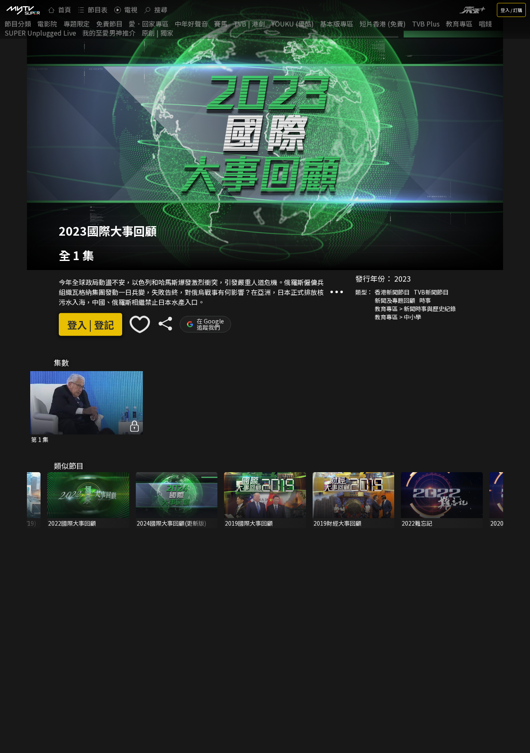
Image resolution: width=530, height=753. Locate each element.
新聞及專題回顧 (395, 300)
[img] (22, 10)
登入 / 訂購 (511, 10)
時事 (425, 300)
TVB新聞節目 (431, 292)
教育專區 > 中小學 (398, 317)
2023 (402, 278)
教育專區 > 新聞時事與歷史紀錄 (415, 308)
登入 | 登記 (90, 324)
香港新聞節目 (392, 292)
